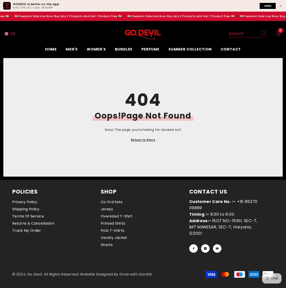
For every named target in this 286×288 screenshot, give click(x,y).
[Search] (248, 34)
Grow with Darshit (135, 274)
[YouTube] (217, 248)
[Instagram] (205, 248)
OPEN (267, 6)
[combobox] (243, 33)
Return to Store (143, 140)
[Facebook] (193, 248)
